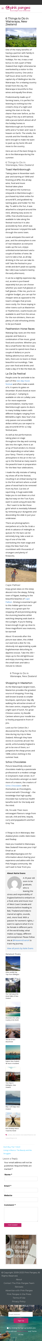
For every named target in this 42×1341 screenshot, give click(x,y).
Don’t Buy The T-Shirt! (11, 1147)
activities (10, 1135)
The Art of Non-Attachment (11, 1041)
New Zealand (16, 1135)
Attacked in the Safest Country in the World (12, 1019)
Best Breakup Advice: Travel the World (12, 1130)
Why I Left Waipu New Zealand (13, 1108)
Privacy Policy (19, 1301)
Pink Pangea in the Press (19, 1294)
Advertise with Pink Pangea (19, 1290)
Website (8, 1195)
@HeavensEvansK (21, 940)
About (19, 1279)
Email (7, 1186)
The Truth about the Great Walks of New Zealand (12, 996)
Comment (10, 1205)
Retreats (19, 1287)
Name (8, 1174)
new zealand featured (27, 1135)
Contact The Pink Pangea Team (19, 1283)
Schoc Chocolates (13, 785)
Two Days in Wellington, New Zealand (11, 1085)
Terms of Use (19, 1298)
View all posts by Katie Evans (20, 948)
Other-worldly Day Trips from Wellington (12, 973)
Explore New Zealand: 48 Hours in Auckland (12, 1062)
